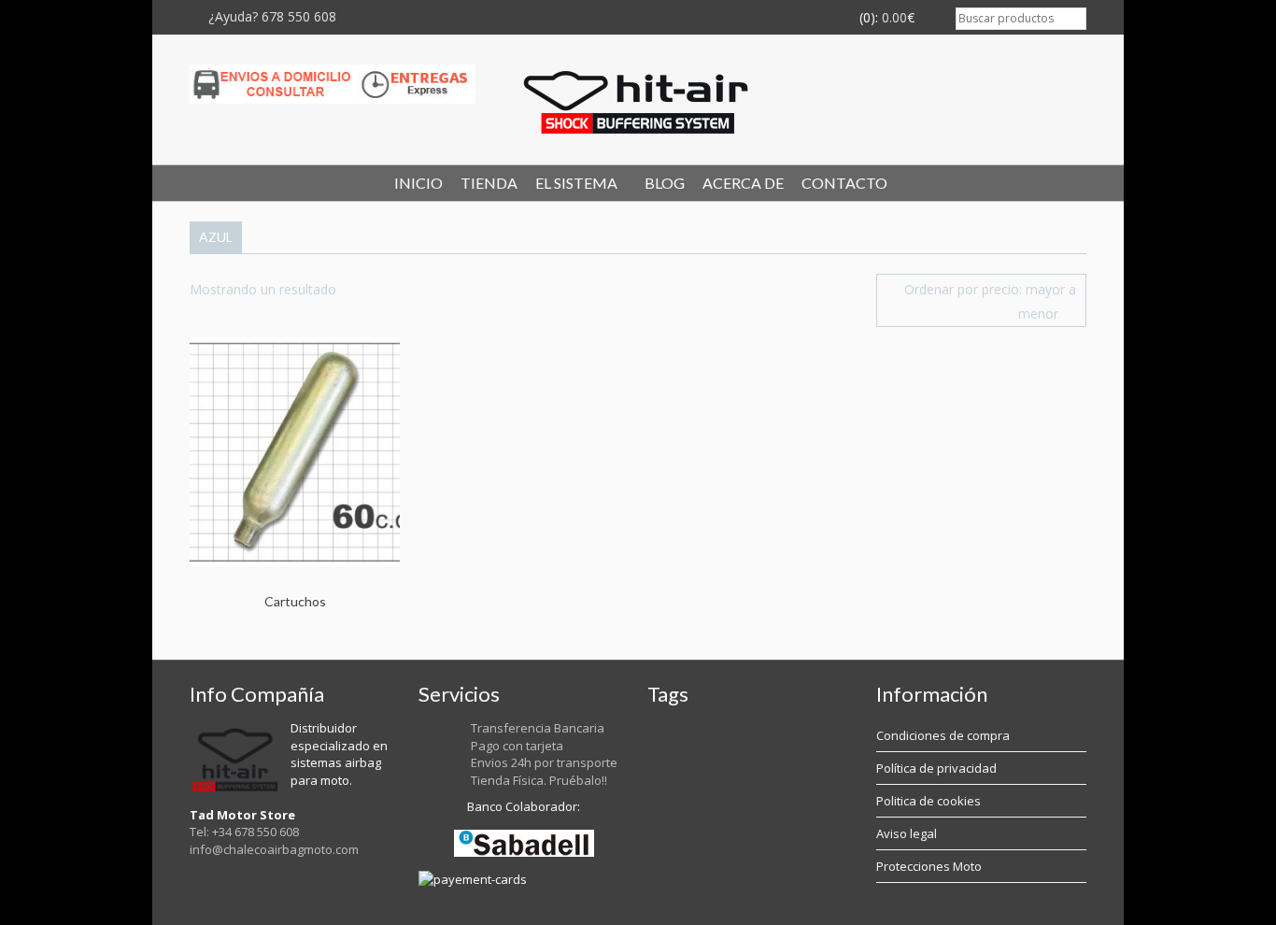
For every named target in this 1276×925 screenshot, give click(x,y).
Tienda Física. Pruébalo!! (539, 780)
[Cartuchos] (297, 450)
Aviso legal (906, 833)
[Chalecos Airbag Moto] (637, 100)
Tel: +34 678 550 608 (244, 831)
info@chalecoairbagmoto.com (274, 849)
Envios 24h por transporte (544, 762)
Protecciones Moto (929, 866)
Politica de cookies (928, 800)
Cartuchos (295, 601)
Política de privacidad (936, 768)
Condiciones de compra (943, 735)
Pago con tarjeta (517, 745)
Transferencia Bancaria (537, 727)
